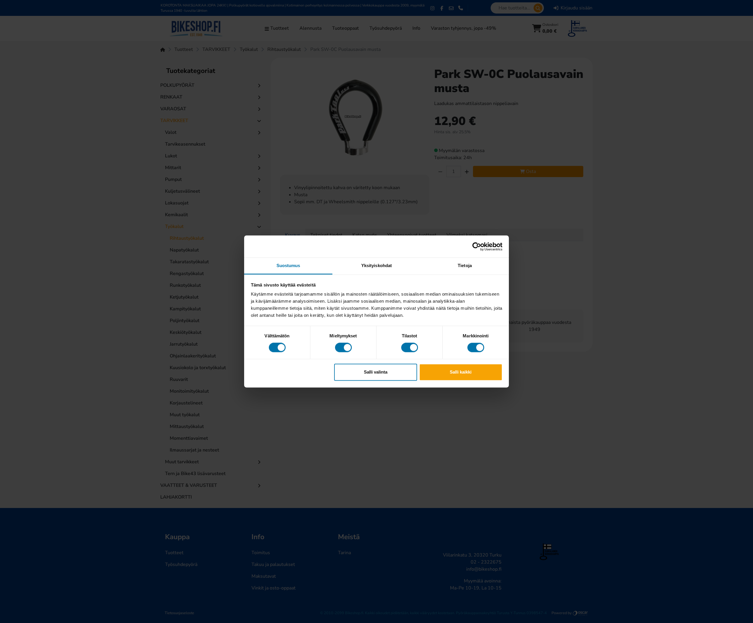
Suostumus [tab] (288, 265)
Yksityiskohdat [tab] (376, 265)
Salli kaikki (461, 371)
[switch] (343, 347)
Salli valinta (375, 371)
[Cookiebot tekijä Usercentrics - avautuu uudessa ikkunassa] (476, 246)
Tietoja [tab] (465, 265)
